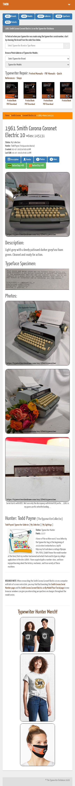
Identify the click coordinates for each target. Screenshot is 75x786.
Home (7, 115)
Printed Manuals (36, 74)
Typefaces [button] (63, 16)
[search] (37, 59)
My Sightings (47, 525)
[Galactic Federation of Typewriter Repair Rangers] (37, 688)
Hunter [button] (28, 159)
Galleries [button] (45, 16)
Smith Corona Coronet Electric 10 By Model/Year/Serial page (42, 588)
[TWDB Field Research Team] (37, 744)
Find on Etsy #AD (38, 165)
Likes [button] (54, 159)
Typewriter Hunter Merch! (37, 612)
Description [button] (14, 159)
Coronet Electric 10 (29, 115)
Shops (19, 78)
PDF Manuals (50, 74)
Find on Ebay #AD (18, 165)
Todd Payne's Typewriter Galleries (17, 525)
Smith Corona (16, 115)
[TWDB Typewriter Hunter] (37, 634)
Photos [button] (41, 159)
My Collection (35, 525)
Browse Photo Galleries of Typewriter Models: (21, 53)
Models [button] (27, 16)
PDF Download (12, 104)
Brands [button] (11, 16)
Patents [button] (11, 22)
